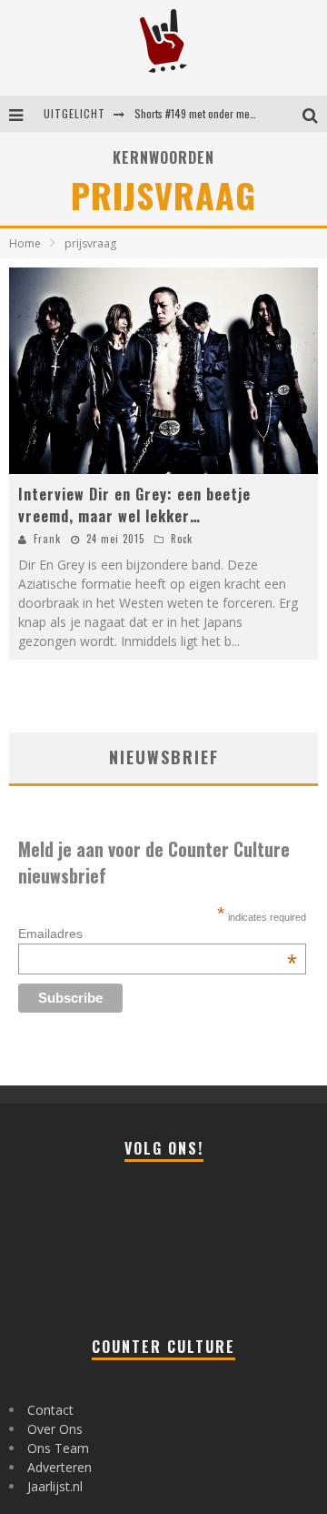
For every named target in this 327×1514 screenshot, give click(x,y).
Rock (182, 538)
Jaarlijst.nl (55, 1486)
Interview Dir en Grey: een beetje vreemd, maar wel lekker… (134, 505)
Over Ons (55, 1429)
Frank (47, 538)
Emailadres (157, 933)
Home (25, 243)
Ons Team (58, 1448)
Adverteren (59, 1467)
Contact (50, 1409)
